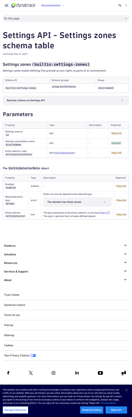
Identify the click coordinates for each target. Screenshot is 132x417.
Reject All (116, 410)
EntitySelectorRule (64, 153)
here (103, 213)
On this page (11, 18)
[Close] (126, 390)
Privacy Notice (108, 403)
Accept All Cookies (91, 410)
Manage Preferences (15, 410)
